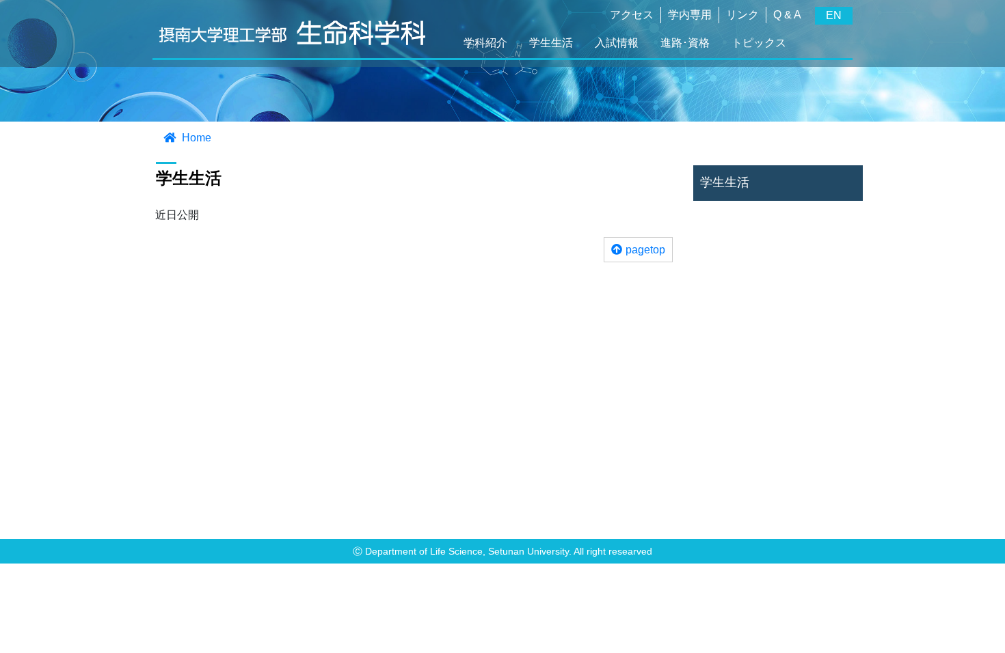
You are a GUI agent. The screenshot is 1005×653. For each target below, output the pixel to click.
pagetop (645, 249)
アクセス (632, 14)
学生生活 (551, 42)
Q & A (787, 14)
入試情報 (617, 42)
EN (834, 15)
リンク (742, 14)
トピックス (759, 42)
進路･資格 (685, 42)
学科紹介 (485, 42)
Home (195, 137)
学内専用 (690, 14)
